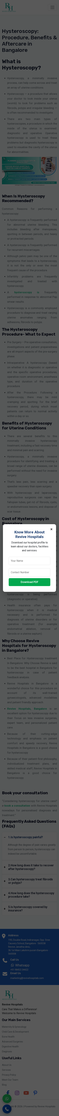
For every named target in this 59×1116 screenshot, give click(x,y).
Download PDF (29, 582)
